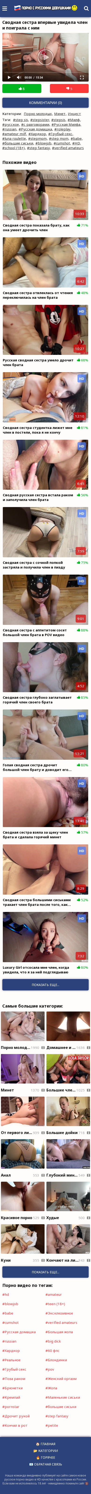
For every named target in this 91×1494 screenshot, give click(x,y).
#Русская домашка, (36, 129)
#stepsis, (58, 119)
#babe (7, 1313)
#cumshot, (62, 143)
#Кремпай (11, 1397)
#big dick (53, 1341)
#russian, (9, 129)
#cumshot (10, 1322)
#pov (50, 1369)
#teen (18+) (55, 1303)
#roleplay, (62, 129)
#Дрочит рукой (16, 1416)
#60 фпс (53, 1350)
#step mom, (59, 138)
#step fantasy (57, 1416)
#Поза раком (13, 1378)
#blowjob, (43, 143)
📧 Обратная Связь (45, 1464)
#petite (52, 1425)
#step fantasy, (39, 147)
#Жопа (51, 1388)
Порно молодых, (38, 113)
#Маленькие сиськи (63, 1397)
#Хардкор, (37, 133)
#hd (5, 1294)
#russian (9, 1341)
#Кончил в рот (15, 1425)
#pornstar (10, 1406)
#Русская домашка (19, 1331)
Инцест (74, 113)
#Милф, (74, 119)
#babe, (77, 138)
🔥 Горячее (45, 1457)
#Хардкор (11, 1350)
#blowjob (10, 1303)
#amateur (54, 1294)
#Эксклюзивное (59, 1313)
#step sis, (21, 119)
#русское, (11, 124)
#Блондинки (56, 1359)
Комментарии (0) (45, 103)
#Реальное (11, 1359)
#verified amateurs (68, 147)
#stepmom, (38, 138)
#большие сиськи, (18, 143)
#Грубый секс (14, 1369)
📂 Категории (45, 1450)
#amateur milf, (14, 133)
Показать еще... (45, 1272)
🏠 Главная (45, 1444)
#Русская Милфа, (66, 124)
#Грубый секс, (60, 133)
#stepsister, (40, 119)
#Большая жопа (59, 1331)
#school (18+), (14, 147)
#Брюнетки (12, 1388)
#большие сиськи (61, 1406)
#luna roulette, (14, 138)
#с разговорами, (35, 124)
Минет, (60, 113)
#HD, (76, 143)
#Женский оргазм (61, 1378)
